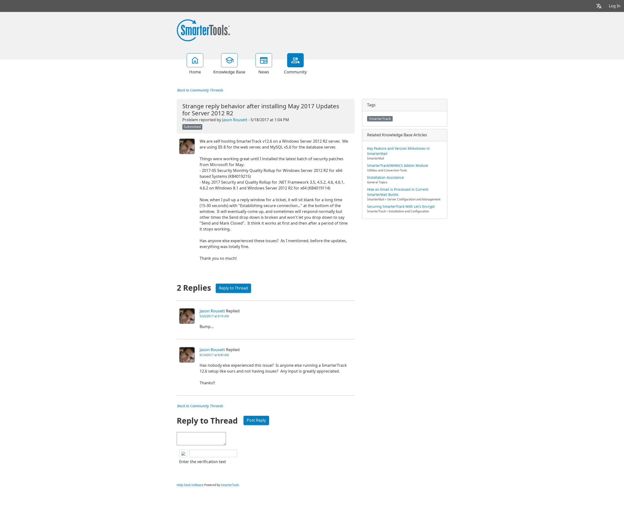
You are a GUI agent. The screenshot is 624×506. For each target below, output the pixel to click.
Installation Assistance (385, 177)
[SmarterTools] (203, 29)
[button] (599, 6)
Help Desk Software (190, 485)
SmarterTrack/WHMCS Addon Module (397, 166)
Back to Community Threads (200, 90)
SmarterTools (230, 485)
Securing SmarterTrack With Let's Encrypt (401, 206)
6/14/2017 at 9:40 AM (214, 355)
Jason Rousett (234, 120)
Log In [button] (614, 6)
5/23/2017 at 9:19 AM (214, 316)
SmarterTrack (380, 119)
